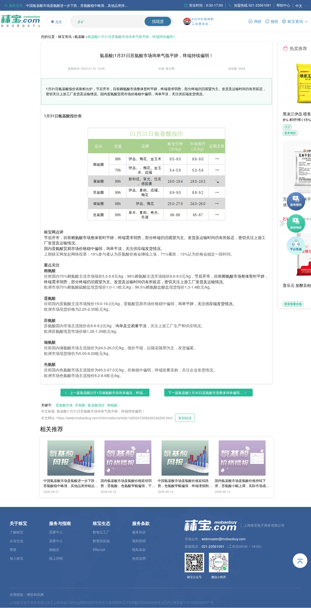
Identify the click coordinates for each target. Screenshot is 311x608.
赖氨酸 (112, 404)
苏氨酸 (80, 404)
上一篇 (108, 392)
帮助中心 (283, 5)
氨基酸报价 (96, 404)
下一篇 (205, 392)
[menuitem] (301, 5)
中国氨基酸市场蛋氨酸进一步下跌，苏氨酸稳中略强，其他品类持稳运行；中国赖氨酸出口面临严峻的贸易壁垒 (77, 5)
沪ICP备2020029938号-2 (144, 602)
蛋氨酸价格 (64, 404)
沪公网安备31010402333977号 (190, 602)
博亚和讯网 (35, 594)
